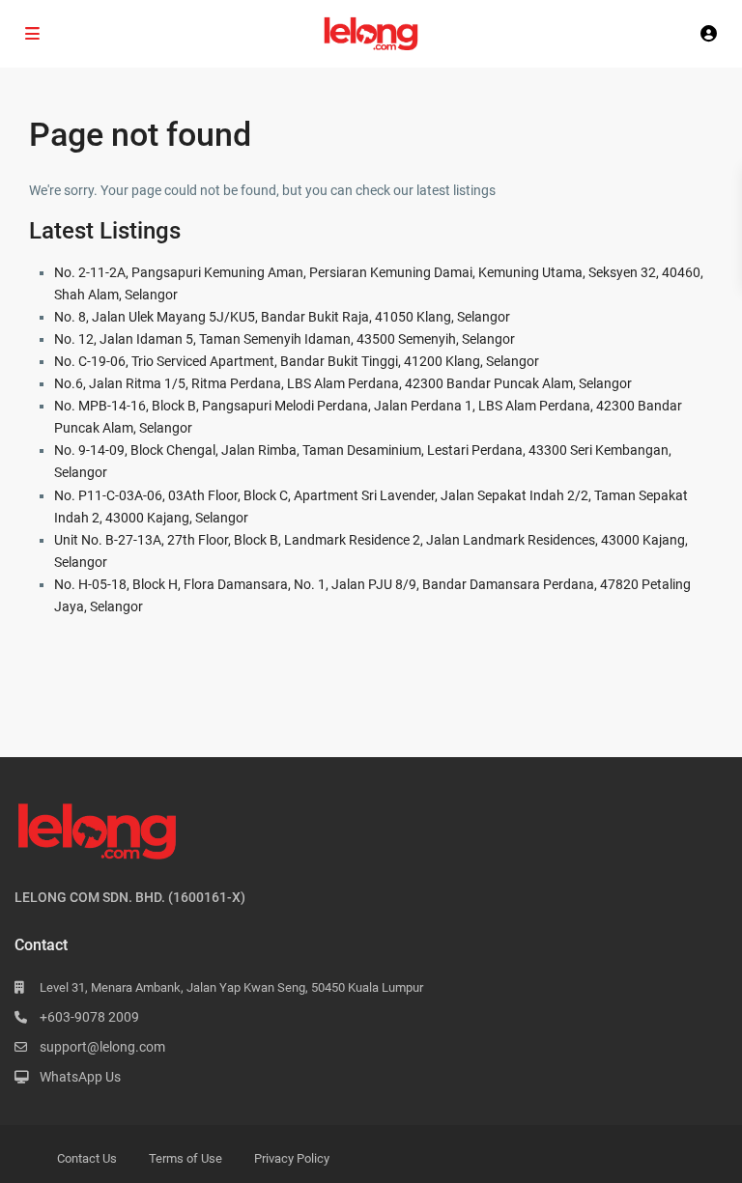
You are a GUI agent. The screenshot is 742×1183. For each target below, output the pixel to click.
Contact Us (87, 1158)
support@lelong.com (102, 1047)
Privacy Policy (291, 1158)
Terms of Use (185, 1158)
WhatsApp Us (80, 1076)
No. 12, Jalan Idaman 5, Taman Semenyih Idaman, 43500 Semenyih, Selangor (284, 339)
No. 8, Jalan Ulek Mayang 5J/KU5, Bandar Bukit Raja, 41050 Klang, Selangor (282, 316)
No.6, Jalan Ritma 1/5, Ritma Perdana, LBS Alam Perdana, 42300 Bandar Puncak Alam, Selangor (343, 383)
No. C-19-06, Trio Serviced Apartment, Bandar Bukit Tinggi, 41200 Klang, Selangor (296, 361)
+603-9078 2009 (89, 1017)
